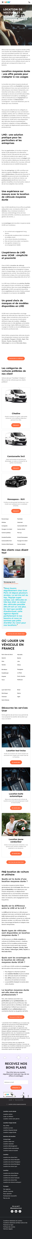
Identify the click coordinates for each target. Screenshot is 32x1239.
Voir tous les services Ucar (16, 862)
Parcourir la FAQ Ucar (16, 1017)
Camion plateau (6, 532)
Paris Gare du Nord (7, 654)
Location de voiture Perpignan (11, 1162)
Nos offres (6, 1125)
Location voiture (7, 1114)
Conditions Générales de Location (12, 1220)
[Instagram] (12, 1211)
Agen (18, 696)
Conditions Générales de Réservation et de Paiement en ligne (15, 1224)
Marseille (20, 654)
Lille (18, 661)
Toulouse (4, 696)
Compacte (4, 526)
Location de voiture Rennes (10, 1173)
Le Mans (19, 673)
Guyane (4, 676)
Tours (3, 679)
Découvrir (16, 425)
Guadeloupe (5, 673)
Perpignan (20, 669)
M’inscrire (15, 1087)
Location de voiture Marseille (11, 1159)
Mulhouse (20, 679)
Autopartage (6, 1139)
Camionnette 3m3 (22, 526)
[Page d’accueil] (8, 2)
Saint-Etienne (5, 700)
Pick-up (19, 532)
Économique (5, 519)
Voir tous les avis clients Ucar (16, 634)
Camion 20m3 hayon (7, 544)
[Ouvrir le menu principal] (2, 2)
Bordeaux (4, 669)
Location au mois (8, 1128)
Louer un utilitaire (8, 1116)
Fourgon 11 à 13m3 (7, 529)
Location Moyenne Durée (10, 1130)
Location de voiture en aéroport (12, 1182)
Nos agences (6, 1189)
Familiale (19, 519)
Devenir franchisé (8, 1191)
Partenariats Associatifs (10, 1196)
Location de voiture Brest (10, 1175)
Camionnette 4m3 (6, 540)
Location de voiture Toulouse (11, 1177)
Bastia (19, 658)
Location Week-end (8, 1141)
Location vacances (8, 1143)
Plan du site (6, 1198)
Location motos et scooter (10, 1150)
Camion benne (21, 544)
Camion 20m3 (21, 529)
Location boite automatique (11, 1148)
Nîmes (19, 665)
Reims (19, 693)
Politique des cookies (9, 1227)
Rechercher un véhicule (16, 358)
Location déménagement (10, 1146)
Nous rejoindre (7, 1193)
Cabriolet (20, 522)
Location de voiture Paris (10, 1157)
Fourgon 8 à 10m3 (22, 540)
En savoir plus (16, 762)
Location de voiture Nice (10, 1180)
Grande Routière (6, 537)
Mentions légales (8, 1229)
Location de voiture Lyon (10, 1166)
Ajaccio (4, 658)
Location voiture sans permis (11, 1118)
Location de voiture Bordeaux (11, 1164)
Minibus (4, 522)
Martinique (5, 693)
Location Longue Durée (9, 1132)
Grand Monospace (22, 537)
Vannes (4, 664)
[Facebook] (20, 1211)
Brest (18, 689)
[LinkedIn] (16, 1211)
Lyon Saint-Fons (6, 689)
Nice (3, 661)
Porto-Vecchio (21, 676)
